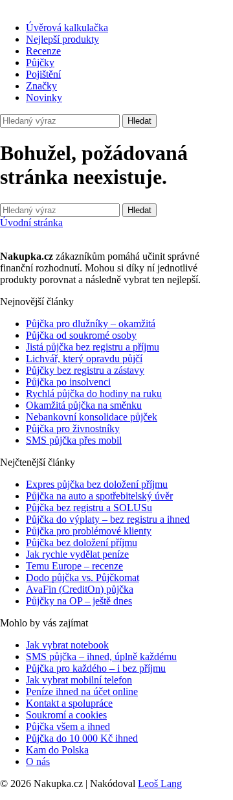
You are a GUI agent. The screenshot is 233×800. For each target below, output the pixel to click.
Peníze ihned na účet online (82, 691)
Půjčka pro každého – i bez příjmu (96, 668)
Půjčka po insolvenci (68, 381)
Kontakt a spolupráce (69, 703)
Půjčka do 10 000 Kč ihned (82, 738)
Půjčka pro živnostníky (73, 428)
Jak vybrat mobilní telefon (79, 679)
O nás (38, 761)
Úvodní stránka (31, 222)
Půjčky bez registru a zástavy (85, 370)
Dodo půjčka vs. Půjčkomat (82, 577)
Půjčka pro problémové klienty (88, 530)
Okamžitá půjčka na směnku (84, 405)
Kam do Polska (57, 749)
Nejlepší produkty (62, 39)
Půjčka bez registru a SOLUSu (89, 507)
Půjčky (40, 62)
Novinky (44, 97)
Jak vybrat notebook (67, 644)
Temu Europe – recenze (74, 565)
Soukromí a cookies (66, 714)
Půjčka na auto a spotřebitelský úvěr (99, 495)
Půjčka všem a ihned (68, 726)
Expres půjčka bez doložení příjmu (97, 484)
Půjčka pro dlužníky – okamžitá (90, 323)
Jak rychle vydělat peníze (77, 554)
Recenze (43, 50)
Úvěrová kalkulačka (67, 27)
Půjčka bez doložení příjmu (81, 542)
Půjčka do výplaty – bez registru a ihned (108, 519)
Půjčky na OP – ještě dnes (79, 600)
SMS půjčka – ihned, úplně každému (101, 656)
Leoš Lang (160, 783)
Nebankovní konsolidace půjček (91, 416)
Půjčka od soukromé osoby (81, 335)
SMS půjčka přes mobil (74, 440)
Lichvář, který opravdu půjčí (84, 358)
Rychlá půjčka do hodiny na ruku (94, 393)
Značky (41, 85)
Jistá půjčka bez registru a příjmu (92, 346)
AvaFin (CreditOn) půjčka (79, 589)
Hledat (139, 121)
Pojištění (43, 74)
